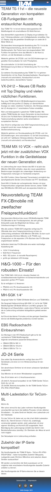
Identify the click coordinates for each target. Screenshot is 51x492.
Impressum (32, 480)
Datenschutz (21, 480)
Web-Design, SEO (26, 490)
